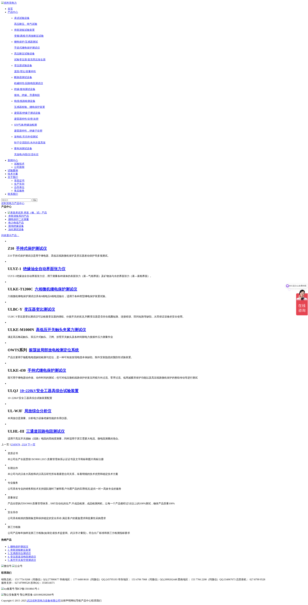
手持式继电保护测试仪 (47, 370)
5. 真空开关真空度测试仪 (22, 560)
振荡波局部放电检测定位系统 (54, 350)
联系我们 (13, 194)
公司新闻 (19, 167)
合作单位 (19, 187)
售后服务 (19, 190)
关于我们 (13, 177)
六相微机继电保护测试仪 (56, 289)
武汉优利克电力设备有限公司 (43, 600)
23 (23, 444)
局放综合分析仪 (37, 411)
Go (34, 200)
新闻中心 (13, 160)
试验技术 (19, 163)
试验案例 (13, 170)
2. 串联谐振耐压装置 (19, 550)
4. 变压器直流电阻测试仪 (22, 556)
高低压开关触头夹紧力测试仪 (61, 330)
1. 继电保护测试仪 (18, 546)
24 (25, 444)
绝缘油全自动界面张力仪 (44, 269)
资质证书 (19, 180)
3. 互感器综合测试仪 (19, 553)
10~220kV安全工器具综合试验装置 (49, 391)
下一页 (31, 444)
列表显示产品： (10, 235)
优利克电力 (7, 203)
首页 (10, 8)
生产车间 (19, 184)
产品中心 (13, 12)
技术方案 (13, 173)
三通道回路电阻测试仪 (45, 431)
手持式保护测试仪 (31, 248)
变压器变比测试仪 (39, 309)
